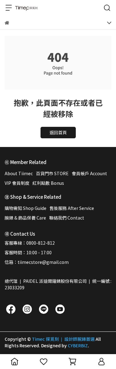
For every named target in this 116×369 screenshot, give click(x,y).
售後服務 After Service (71, 208)
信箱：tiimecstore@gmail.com (37, 262)
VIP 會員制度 (17, 183)
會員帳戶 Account (89, 173)
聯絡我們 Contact (66, 218)
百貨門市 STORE (52, 173)
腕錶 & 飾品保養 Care (25, 218)
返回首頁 (58, 132)
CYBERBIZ (78, 345)
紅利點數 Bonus (48, 183)
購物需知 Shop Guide (25, 208)
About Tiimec (19, 173)
